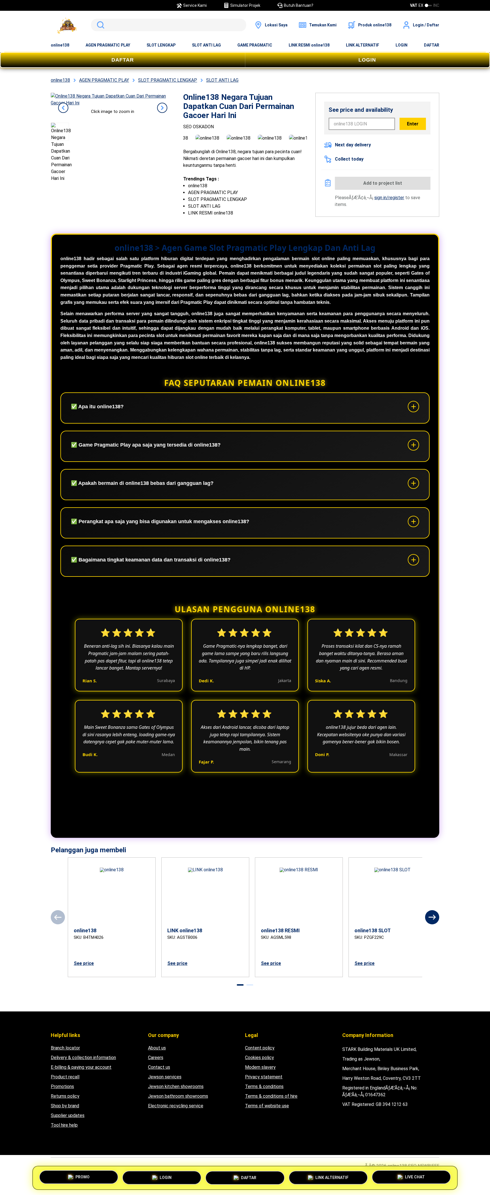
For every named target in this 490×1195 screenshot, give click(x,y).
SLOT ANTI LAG (206, 45)
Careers (155, 1057)
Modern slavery (260, 1067)
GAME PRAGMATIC (254, 45)
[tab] (240, 985)
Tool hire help (64, 1125)
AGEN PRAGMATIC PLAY (108, 45)
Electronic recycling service (175, 1105)
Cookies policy (259, 1057)
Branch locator (65, 1048)
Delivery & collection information (83, 1057)
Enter (413, 124)
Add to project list (382, 183)
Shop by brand (65, 1105)
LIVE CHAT (415, 1176)
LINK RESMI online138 (309, 45)
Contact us (159, 1067)
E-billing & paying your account (81, 1067)
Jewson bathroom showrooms (178, 1096)
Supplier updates (68, 1115)
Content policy (259, 1048)
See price (84, 963)
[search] (168, 25)
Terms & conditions (264, 1086)
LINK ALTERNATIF (362, 45)
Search (99, 25)
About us (157, 1048)
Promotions (62, 1086)
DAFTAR (431, 45)
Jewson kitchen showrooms (176, 1086)
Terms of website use (267, 1105)
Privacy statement (263, 1077)
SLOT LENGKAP (161, 45)
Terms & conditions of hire (271, 1096)
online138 (60, 45)
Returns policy (65, 1096)
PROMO (82, 1176)
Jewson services (164, 1077)
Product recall (65, 1077)
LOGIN (401, 45)
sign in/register (389, 197)
